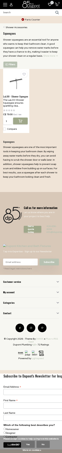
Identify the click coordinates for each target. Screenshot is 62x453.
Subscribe (49, 262)
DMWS (40, 338)
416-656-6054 (51, 228)
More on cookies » (32, 450)
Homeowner (12, 429)
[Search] (57, 12)
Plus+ (49, 338)
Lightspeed (38, 358)
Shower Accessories (16, 27)
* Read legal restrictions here (17, 268)
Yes (28, 444)
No (43, 444)
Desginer (11, 433)
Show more (49, 55)
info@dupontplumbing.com (52, 232)
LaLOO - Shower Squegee (15, 96)
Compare (12, 128)
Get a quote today (31, 229)
